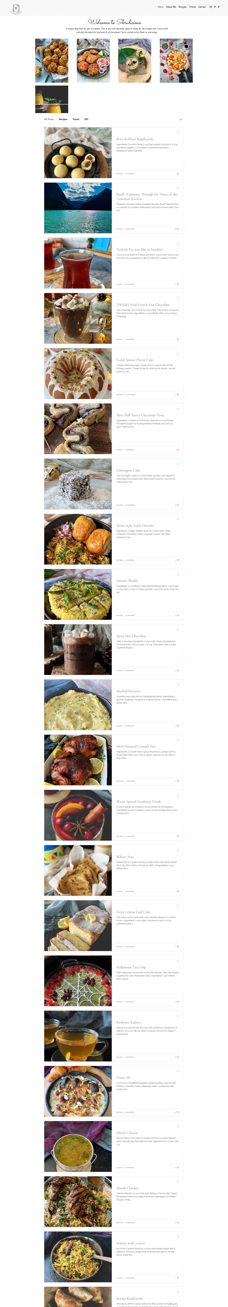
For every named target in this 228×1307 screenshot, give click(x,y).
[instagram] (211, 7)
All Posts (49, 119)
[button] (180, 119)
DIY (86, 119)
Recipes (63, 119)
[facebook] (218, 7)
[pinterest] (214, 7)
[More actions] (178, 132)
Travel (76, 119)
